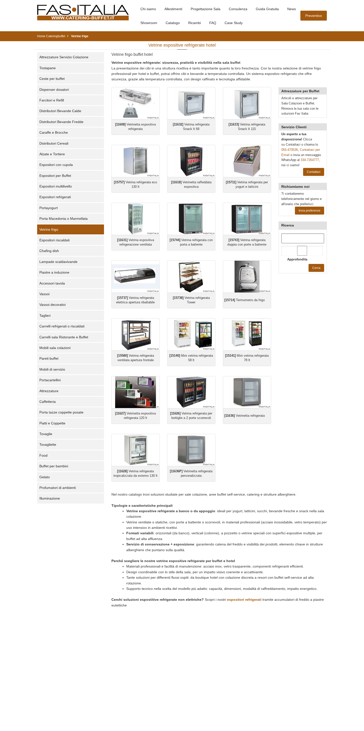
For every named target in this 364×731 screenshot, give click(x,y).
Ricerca (287, 225)
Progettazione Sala (205, 9)
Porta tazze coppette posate (61, 412)
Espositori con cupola (56, 165)
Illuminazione (49, 498)
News (291, 9)
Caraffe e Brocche (53, 132)
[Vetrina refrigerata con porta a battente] (191, 219)
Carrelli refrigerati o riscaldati (61, 326)
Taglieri (45, 316)
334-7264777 (310, 160)
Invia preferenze (309, 210)
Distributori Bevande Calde (60, 111)
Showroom (148, 23)
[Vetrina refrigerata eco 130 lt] (135, 161)
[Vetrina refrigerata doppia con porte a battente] (247, 219)
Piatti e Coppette (52, 423)
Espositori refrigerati (55, 197)
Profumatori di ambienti (57, 488)
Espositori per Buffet (55, 176)
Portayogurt (48, 208)
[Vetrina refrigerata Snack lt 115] (247, 103)
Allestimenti (173, 9)
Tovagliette (47, 444)
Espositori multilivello (55, 186)
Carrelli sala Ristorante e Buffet (63, 337)
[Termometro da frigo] (247, 277)
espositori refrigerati (244, 600)
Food (43, 455)
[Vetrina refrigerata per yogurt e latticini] (247, 161)
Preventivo (313, 16)
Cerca (316, 268)
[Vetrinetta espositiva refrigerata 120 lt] (135, 392)
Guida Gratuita (267, 9)
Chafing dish (49, 251)
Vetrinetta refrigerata (244, 415)
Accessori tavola (52, 283)
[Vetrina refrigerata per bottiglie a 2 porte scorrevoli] (191, 392)
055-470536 (289, 150)
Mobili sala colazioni (55, 348)
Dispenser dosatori (54, 90)
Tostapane (47, 68)
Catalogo (173, 23)
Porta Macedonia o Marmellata (63, 219)
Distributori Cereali (53, 143)
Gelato (44, 477)
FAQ (212, 23)
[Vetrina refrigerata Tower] (191, 277)
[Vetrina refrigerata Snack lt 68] (191, 103)
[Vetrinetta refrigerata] (247, 392)
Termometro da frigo (244, 300)
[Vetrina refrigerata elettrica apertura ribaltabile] (135, 277)
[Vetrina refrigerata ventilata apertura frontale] (135, 334)
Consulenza (238, 9)
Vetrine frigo (48, 229)
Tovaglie (45, 434)
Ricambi (194, 23)
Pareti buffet (48, 358)
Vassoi (44, 294)
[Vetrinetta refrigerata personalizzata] (191, 450)
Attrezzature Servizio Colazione (63, 57)
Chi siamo (148, 9)
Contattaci (313, 172)
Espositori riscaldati (54, 240)
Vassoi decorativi (52, 305)
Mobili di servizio (52, 369)
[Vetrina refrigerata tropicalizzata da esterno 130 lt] (135, 450)
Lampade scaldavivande (58, 262)
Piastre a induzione (54, 272)
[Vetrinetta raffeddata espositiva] (191, 161)
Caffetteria (47, 402)
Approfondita (297, 259)
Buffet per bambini (53, 466)
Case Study (234, 23)
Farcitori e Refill (51, 100)
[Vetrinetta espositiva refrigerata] (135, 103)
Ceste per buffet (52, 79)
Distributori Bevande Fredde (61, 122)
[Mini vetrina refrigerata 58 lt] (191, 334)
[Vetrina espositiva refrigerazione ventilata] (135, 219)
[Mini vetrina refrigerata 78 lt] (247, 334)
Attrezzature (48, 391)
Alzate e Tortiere (52, 154)
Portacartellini (50, 380)
